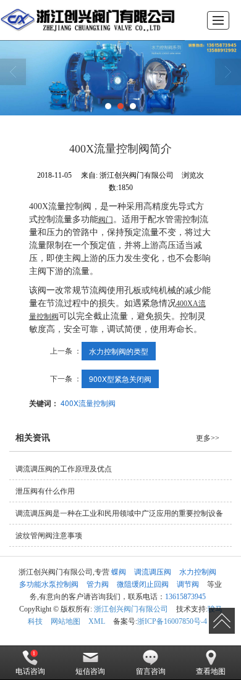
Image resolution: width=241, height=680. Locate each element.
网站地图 (65, 621)
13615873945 (185, 596)
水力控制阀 (197, 572)
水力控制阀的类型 (118, 351)
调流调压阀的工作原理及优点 (63, 469)
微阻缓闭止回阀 (143, 584)
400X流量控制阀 (88, 402)
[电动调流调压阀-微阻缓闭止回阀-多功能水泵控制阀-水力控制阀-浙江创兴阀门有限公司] (88, 20)
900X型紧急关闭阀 (120, 378)
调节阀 (188, 584)
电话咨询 (30, 671)
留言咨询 (151, 671)
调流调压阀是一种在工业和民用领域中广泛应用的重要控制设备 (119, 513)
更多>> (207, 438)
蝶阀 (118, 572)
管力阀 (98, 584)
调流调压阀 (152, 572)
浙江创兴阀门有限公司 (131, 609)
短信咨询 (90, 671)
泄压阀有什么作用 (45, 491)
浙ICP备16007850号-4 (172, 621)
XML (96, 621)
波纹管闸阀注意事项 (48, 535)
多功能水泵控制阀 (48, 584)
